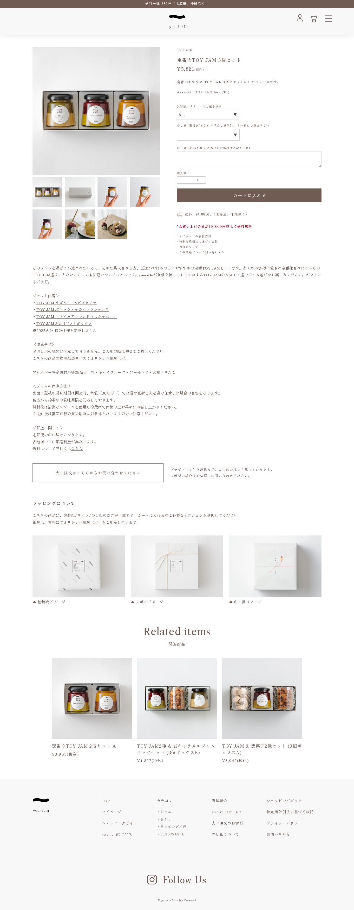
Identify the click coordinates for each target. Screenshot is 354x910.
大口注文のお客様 (227, 823)
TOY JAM (185, 49)
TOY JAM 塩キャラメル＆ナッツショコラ (72, 309)
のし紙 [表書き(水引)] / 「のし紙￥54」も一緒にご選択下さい (223, 125)
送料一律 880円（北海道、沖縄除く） (177, 3)
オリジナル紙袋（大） (109, 358)
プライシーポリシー (284, 823)
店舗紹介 (220, 800)
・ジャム (164, 811)
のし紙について (225, 834)
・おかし (164, 819)
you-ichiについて (117, 834)
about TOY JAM (226, 811)
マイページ (112, 811)
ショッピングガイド (120, 823)
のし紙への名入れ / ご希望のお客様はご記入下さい (215, 148)
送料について (188, 247)
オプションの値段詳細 (195, 236)
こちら (77, 448)
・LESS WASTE (170, 834)
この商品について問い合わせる (201, 252)
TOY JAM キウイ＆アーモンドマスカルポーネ (76, 316)
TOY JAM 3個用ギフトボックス (64, 323)
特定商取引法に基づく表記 (198, 241)
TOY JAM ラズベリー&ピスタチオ (66, 303)
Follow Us (185, 879)
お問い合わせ (278, 834)
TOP (106, 800)
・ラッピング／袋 (171, 826)
